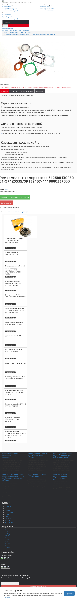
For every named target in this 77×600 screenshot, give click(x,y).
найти (5, 26)
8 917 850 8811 (7, 15)
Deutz (7, 530)
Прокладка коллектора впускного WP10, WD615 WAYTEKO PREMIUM (13, 283)
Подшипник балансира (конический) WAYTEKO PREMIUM (12, 419)
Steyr (7, 189)
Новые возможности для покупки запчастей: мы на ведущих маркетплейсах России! (13, 477)
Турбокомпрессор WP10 (13, 336)
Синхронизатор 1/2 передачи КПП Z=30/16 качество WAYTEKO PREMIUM (14, 240)
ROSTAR (8, 520)
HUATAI (7, 548)
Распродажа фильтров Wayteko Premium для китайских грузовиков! (62, 455)
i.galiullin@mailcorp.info (9, 17)
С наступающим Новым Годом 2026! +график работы (37, 455)
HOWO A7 (8, 506)
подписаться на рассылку (10, 583)
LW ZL (7, 540)
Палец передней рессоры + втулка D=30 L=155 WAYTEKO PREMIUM (14, 392)
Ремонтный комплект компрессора (16, 212)
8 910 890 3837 (45, 7)
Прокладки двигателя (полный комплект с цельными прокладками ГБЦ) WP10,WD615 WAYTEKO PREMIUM (15, 270)
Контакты (26, 30)
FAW (6, 516)
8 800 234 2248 (7, 7)
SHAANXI (8, 510)
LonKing (7, 534)
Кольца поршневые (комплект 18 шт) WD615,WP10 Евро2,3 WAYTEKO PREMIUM (14, 310)
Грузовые (5, 30)
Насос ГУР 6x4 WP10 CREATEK (15, 363)
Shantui (7, 544)
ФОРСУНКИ (9, 522)
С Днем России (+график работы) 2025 (37, 475)
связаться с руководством (38, 586)
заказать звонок (7, 28)
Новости (20, 30)
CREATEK (8, 518)
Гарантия (14, 91)
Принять (69, 593)
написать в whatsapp (9, 11)
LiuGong (7, 532)
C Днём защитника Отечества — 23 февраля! (10, 455)
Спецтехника (13, 30)
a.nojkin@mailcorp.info (9, 9)
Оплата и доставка (27, 91)
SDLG (7, 536)
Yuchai (7, 542)
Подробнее (7, 597)
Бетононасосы (9, 546)
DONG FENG (9, 512)
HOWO (7, 514)
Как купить (39, 91)
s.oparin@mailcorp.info (47, 9)
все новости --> (7, 499)
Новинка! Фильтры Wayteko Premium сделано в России (60, 476)
